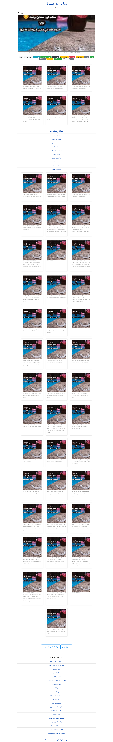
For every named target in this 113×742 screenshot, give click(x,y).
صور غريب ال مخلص (64, 57)
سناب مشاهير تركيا (56, 150)
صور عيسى (86, 57)
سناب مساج (56, 165)
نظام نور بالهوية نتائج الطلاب (56, 718)
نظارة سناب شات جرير (56, 707)
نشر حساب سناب (56, 684)
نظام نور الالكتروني (56, 688)
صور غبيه (49, 57)
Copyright (65, 740)
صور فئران (92, 57)
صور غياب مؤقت (36, 57)
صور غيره (71, 58)
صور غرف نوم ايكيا (79, 57)
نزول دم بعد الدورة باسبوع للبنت (56, 695)
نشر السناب (56, 714)
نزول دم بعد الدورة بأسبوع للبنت (56, 733)
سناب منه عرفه (56, 139)
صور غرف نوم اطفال (28, 57)
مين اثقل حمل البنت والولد (56, 661)
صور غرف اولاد (66, 58)
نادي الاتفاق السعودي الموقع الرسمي (56, 680)
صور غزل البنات (43, 58)
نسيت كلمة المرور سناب (56, 725)
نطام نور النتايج (56, 669)
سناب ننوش (56, 154)
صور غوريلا (21, 57)
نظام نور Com (56, 699)
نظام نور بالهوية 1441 (56, 710)
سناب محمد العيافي (56, 162)
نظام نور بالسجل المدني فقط (56, 665)
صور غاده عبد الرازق (58, 58)
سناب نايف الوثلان (56, 158)
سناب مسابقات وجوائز (56, 143)
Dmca (46, 740)
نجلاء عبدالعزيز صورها (56, 722)
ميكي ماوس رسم (56, 703)
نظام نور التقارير (56, 676)
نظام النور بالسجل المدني (56, 729)
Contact (51, 740)
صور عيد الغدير (72, 57)
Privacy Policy (58, 740)
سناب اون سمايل (57, 3)
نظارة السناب (56, 673)
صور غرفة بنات (44, 57)
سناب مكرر (56, 135)
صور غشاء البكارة (55, 57)
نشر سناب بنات (56, 692)
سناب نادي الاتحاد (56, 147)
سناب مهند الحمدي (56, 169)
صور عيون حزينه (50, 58)
